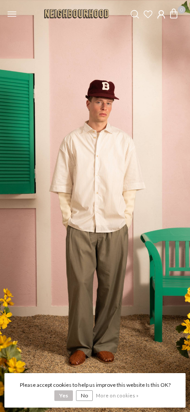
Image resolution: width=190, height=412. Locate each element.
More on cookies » (117, 395)
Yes (63, 395)
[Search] (134, 14)
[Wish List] (148, 14)
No (84, 395)
